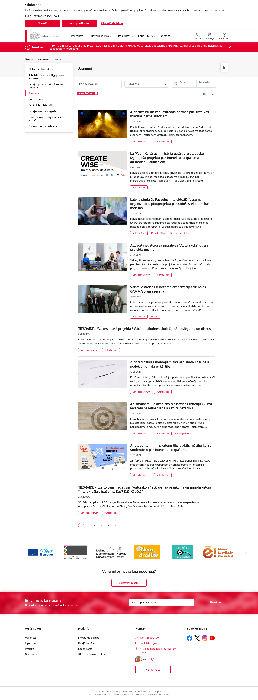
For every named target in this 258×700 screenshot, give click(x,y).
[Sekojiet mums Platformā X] (197, 638)
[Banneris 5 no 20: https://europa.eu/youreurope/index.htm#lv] (40, 552)
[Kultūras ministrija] (43, 36)
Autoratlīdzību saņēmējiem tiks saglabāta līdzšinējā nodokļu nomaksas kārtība (169, 364)
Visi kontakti (153, 669)
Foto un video (37, 99)
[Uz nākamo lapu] (115, 526)
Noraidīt (42, 23)
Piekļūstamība (86, 643)
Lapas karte (85, 649)
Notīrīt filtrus (209, 94)
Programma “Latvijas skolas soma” (45, 119)
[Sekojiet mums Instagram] (204, 638)
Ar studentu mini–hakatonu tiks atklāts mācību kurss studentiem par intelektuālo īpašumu (170, 447)
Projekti (29, 649)
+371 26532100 (149, 637)
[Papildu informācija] (152, 659)
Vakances (30, 637)
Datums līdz (205, 82)
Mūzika (154, 316)
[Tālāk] (246, 552)
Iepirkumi (30, 643)
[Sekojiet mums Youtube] (212, 638)
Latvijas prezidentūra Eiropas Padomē (46, 85)
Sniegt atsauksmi (129, 583)
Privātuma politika (88, 637)
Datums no (185, 82)
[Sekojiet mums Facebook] (189, 638)
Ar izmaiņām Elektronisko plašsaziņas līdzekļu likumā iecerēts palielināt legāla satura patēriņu (171, 406)
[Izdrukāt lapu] (224, 67)
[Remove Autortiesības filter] (96, 93)
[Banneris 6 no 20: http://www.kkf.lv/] (76, 552)
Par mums (31, 654)
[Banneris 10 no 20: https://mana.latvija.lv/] (218, 552)
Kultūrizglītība (158, 233)
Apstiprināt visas (79, 23)
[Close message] (230, 47)
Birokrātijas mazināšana (43, 126)
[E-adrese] (142, 659)
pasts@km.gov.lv (150, 643)
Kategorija (133, 83)
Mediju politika (182, 433)
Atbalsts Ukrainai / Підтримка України (46, 77)
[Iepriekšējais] (11, 552)
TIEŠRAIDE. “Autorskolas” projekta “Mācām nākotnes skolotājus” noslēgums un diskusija (146, 329)
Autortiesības (163, 141)
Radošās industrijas (179, 233)
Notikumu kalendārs (41, 69)
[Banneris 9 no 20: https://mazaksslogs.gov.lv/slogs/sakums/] (182, 552)
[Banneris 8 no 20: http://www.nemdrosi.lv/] (147, 552)
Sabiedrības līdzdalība (41, 105)
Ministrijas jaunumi (142, 141)
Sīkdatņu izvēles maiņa (91, 654)
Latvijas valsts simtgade (42, 111)
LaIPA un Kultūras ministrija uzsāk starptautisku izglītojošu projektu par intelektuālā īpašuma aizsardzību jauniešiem (167, 157)
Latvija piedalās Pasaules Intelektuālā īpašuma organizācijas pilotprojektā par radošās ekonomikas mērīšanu (169, 203)
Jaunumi (34, 93)
